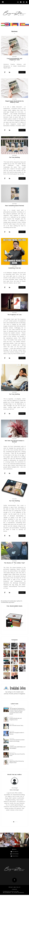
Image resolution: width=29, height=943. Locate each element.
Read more (21, 72)
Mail (17, 2)
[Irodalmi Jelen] (14, 688)
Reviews (14, 56)
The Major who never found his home (17, 754)
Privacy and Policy (14, 887)
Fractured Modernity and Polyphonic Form (16, 719)
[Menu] (3, 2)
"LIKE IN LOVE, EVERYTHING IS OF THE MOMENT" (17, 747)
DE (15, 24)
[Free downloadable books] (14, 620)
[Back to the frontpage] (14, 13)
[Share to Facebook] (5, 72)
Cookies (14, 889)
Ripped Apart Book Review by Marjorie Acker (17, 761)
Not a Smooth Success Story (16, 725)
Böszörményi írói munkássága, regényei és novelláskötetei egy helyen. (11, 601)
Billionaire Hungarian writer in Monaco (17, 733)
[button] (12, 821)
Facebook (20, 2)
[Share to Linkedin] (10, 72)
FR (19, 24)
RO (11, 24)
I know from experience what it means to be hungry (17, 740)
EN (7, 24)
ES (23, 24)
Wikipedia (26, 2)
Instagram (23, 2)
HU (3, 24)
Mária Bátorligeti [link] (14, 790)
